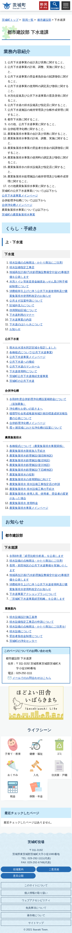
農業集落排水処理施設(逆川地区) (29, 464)
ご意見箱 (54, 869)
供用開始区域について (23, 310)
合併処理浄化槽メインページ (27, 423)
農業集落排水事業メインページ (28, 507)
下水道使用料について (23, 371)
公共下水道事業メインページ (20, 195)
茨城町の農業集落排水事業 (18, 214)
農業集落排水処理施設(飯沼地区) (29, 460)
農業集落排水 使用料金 (23, 503)
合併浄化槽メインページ (17, 204)
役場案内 (18, 869)
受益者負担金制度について (26, 636)
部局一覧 (27, 19)
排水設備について (20, 631)
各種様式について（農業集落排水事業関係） (37, 446)
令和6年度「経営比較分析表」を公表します (36, 555)
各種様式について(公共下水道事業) (31, 352)
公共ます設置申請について (26, 300)
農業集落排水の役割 (21, 474)
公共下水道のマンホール (24, 366)
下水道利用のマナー (21, 314)
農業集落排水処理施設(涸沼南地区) (31, 455)
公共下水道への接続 (21, 361)
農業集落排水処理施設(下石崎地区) (31, 469)
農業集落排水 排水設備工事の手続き (31, 488)
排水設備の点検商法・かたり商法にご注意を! (37, 626)
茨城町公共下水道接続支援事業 (28, 376)
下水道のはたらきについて (26, 324)
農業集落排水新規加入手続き (27, 450)
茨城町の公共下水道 (21, 380)
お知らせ (14, 329)
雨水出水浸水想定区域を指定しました (32, 347)
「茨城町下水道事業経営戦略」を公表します (37, 598)
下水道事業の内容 (20, 319)
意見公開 (18, 875)
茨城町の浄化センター (23, 640)
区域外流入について (21, 305)
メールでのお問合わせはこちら (31, 677)
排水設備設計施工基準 (23, 617)
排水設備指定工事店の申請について (31, 621)
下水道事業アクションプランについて (32, 594)
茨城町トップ (10, 19)
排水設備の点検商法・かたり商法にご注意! (36, 262)
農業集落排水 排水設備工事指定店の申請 (34, 484)
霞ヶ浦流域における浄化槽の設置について (35, 427)
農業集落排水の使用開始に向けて (30, 479)
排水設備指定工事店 (21, 267)
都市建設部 (44, 19)
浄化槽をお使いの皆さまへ (26, 408)
